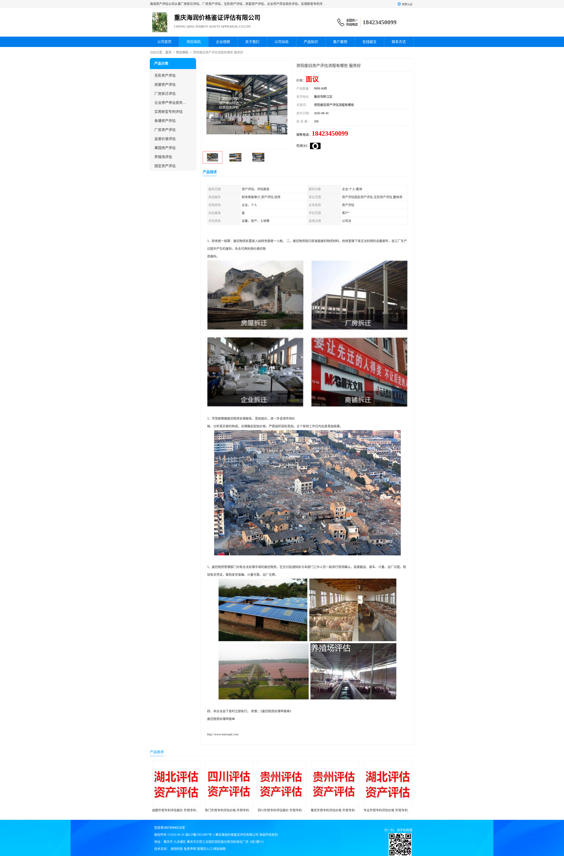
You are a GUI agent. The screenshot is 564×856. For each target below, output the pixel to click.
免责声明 (190, 848)
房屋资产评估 (165, 84)
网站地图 (219, 848)
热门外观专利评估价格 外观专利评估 (152, 810)
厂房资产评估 (165, 130)
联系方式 (399, 42)
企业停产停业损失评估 (170, 103)
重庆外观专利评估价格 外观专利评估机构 (261, 810)
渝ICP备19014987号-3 (199, 834)
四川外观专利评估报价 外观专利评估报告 (208, 810)
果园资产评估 (165, 148)
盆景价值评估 (165, 139)
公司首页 (164, 42)
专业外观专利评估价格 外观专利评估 (311, 810)
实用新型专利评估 (168, 112)
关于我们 (252, 42)
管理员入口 (204, 848)
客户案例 (340, 42)
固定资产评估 (165, 166)
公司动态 (282, 42)
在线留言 (369, 42)
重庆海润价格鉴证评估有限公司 (236, 834)
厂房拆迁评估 (165, 94)
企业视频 (223, 42)
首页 (168, 52)
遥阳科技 (177, 848)
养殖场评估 (163, 157)
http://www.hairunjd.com (222, 734)
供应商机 (194, 42)
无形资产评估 (165, 75)
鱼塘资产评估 (165, 121)
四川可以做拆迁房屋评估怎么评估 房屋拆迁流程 (371, 810)
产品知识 (311, 42)
